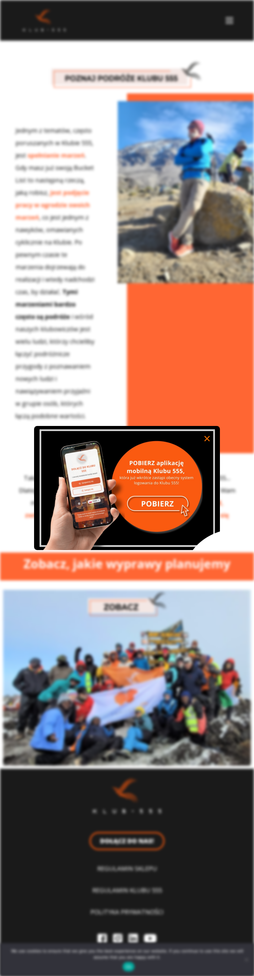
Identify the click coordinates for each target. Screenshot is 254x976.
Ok (128, 966)
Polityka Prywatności (127, 912)
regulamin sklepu (127, 868)
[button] (229, 20)
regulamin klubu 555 (127, 890)
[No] (246, 959)
